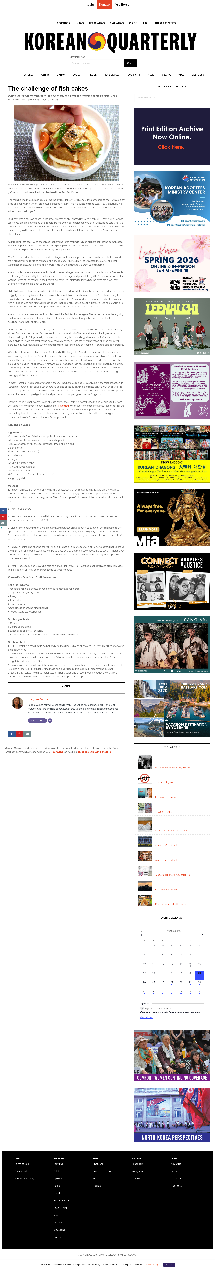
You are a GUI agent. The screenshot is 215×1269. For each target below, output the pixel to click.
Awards (97, 1186)
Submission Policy (24, 1178)
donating (58, 751)
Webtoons (59, 1230)
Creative (58, 1222)
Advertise (176, 1164)
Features (58, 1164)
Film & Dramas (61, 1200)
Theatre (58, 1193)
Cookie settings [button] (152, 1264)
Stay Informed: (78, 57)
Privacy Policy (22, 1171)
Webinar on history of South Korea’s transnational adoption (170, 1011)
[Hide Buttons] (1, 528)
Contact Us (177, 1178)
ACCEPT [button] (169, 1265)
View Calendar (146, 1016)
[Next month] (202, 934)
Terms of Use (21, 1164)
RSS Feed (137, 1178)
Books (57, 1186)
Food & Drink (60, 1208)
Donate (104, 4)
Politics (57, 1171)
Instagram (137, 1171)
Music (57, 1215)
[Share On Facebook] (12, 734)
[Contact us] (27, 734)
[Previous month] (141, 934)
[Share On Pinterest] (19, 734)
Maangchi (63, 405)
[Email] (50, 720)
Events (57, 1237)
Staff (95, 1178)
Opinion (58, 1178)
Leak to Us (177, 1186)
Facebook (137, 1164)
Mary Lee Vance (38, 699)
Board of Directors (103, 1171)
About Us (98, 1164)
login (90, 4)
